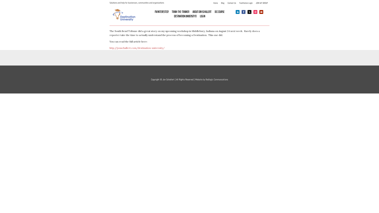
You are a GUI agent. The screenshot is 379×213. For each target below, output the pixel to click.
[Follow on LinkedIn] (238, 12)
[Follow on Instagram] (255, 12)
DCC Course (219, 12)
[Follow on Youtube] (261, 12)
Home (215, 3)
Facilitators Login (246, 3)
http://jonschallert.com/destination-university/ (137, 47)
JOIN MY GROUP (262, 3)
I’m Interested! (161, 12)
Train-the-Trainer (180, 12)
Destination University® (185, 16)
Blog (222, 3)
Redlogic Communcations (217, 79)
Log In (202, 16)
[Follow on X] (249, 12)
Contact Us (232, 3)
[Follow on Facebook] (243, 12)
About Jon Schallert (201, 12)
